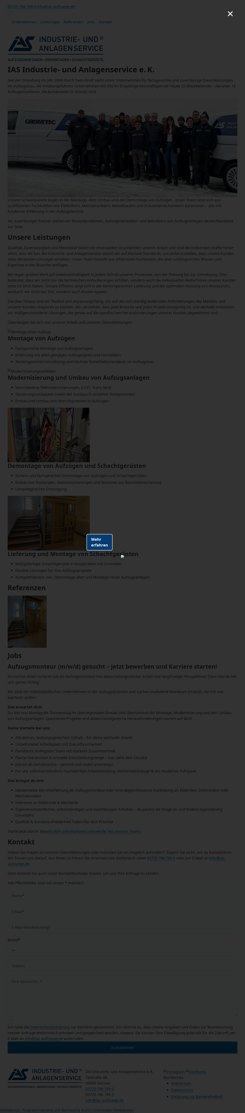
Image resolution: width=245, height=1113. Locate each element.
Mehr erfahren (99, 542)
